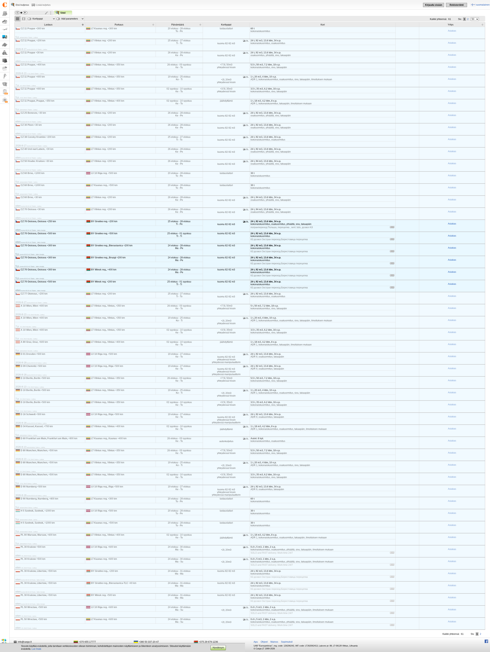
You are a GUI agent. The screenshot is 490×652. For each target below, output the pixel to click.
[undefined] (392, 227)
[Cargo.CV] (4, 92)
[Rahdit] (4, 13)
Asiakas (452, 30)
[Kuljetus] (4, 37)
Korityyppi (38, 18)
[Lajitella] (82, 24)
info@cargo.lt (25, 642)
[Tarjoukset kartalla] (24, 19)
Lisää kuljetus (43, 5)
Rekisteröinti (457, 5)
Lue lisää (36, 649)
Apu (256, 642)
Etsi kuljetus (22, 5)
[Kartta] (4, 45)
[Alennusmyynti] (4, 76)
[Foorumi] (4, 53)
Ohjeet (264, 642)
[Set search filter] (51, 13)
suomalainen (483, 4)
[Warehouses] (4, 100)
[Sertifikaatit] (4, 84)
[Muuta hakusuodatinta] (46, 13)
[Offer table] (17, 19)
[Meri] (4, 21)
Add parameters (69, 18)
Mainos (274, 642)
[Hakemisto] (4, 60)
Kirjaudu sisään (433, 5)
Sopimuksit (286, 642)
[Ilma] (4, 29)
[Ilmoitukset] (4, 68)
